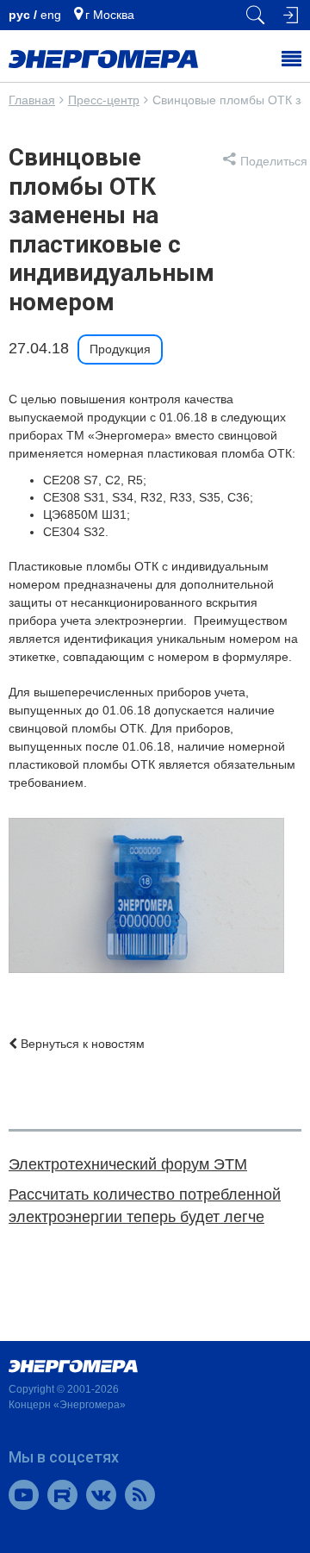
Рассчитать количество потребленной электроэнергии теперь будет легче (145, 1206)
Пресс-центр (104, 100)
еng (50, 15)
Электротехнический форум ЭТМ (128, 1164)
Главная (32, 100)
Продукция (120, 349)
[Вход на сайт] (288, 15)
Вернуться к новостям (81, 1044)
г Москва (109, 15)
